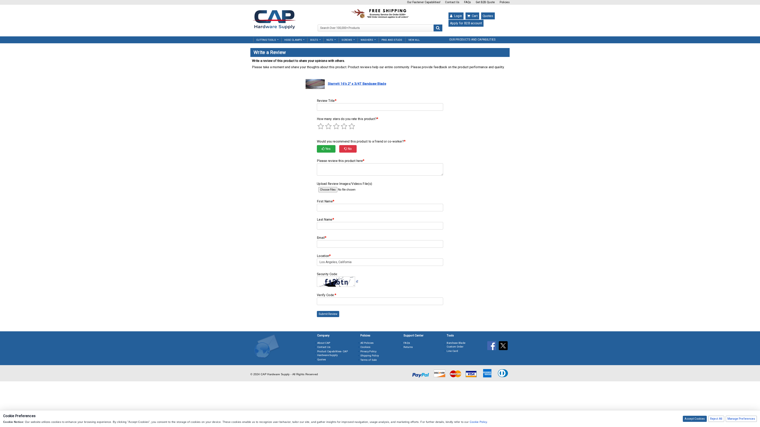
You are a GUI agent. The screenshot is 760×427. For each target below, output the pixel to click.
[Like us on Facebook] (493, 346)
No (349, 149)
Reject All (716, 418)
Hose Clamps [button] (293, 39)
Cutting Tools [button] (266, 39)
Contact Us (452, 2)
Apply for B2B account (466, 23)
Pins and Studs (392, 39)
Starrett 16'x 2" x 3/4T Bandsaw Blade (357, 84)
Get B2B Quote (485, 2)
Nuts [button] (330, 39)
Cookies (365, 347)
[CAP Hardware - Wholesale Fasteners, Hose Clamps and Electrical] (274, 19)
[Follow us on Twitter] (504, 346)
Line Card (452, 351)
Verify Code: (326, 295)
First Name (325, 201)
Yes (328, 149)
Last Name (325, 219)
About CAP (323, 342)
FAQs (467, 2)
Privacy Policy (368, 351)
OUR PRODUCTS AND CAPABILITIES (472, 39)
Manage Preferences (741, 418)
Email (321, 237)
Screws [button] (347, 39)
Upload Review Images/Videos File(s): (345, 184)
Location (324, 256)
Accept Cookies (695, 418)
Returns (408, 347)
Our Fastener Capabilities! (424, 2)
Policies (505, 2)
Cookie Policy (478, 421)
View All (414, 39)
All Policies (367, 342)
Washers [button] (367, 39)
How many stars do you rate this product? (347, 119)
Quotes (488, 16)
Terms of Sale (368, 359)
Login (457, 16)
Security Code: (327, 274)
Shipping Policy (369, 355)
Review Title (326, 100)
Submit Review (328, 314)
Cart (474, 16)
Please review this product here (341, 161)
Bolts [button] (314, 39)
